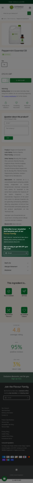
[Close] (29, 228)
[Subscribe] (26, 253)
